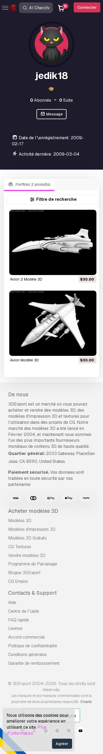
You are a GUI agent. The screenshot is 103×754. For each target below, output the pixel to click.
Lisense (15, 628)
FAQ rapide (18, 620)
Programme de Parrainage (32, 564)
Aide (12, 602)
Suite (66, 100)
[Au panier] (78, 267)
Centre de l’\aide (23, 611)
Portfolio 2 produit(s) (32, 184)
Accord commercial (26, 637)
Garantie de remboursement (34, 663)
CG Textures (19, 547)
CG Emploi (18, 581)
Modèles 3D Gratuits (27, 538)
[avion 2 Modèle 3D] (52, 242)
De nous (18, 394)
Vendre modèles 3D (26, 555)
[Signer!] (88, 267)
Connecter (87, 7)
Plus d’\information (26, 730)
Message (54, 114)
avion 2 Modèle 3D (26, 279)
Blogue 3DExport (24, 572)
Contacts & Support (32, 592)
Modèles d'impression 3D (31, 529)
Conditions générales (27, 654)
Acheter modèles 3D (33, 511)
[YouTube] (80, 731)
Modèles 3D (19, 520)
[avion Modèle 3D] (52, 323)
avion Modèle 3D (24, 360)
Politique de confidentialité (32, 646)
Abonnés (40, 100)
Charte (86, 701)
